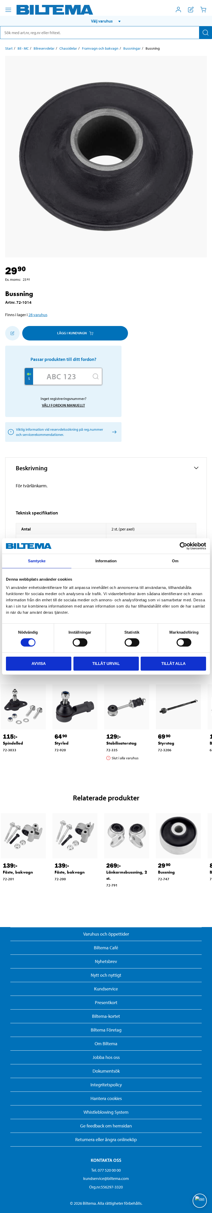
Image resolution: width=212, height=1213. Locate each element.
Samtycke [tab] (37, 561)
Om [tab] (175, 561)
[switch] (80, 642)
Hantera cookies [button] (106, 1098)
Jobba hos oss (106, 1057)
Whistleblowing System (106, 1112)
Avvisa (39, 663)
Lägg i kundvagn (72, 333)
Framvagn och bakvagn (100, 48)
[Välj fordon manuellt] (113, 432)
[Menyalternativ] (8, 9)
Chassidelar (68, 48)
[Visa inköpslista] (191, 9)
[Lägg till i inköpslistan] (12, 333)
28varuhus (37, 314)
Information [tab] (106, 561)
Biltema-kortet (106, 1016)
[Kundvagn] (203, 9)
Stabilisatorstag (121, 743)
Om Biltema (106, 1044)
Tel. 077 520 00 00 (106, 1170)
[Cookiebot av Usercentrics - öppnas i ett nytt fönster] (183, 546)
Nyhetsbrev (106, 961)
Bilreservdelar (44, 48)
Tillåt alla (173, 663)
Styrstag (166, 743)
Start (9, 48)
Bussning (166, 872)
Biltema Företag (106, 1030)
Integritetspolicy (106, 1085)
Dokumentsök (106, 1071)
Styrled (62, 743)
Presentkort (106, 1002)
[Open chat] (199, 1200)
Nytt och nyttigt (106, 975)
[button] (106, 21)
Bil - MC (23, 48)
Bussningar (132, 48)
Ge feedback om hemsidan (106, 1126)
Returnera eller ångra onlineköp (106, 1139)
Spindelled (13, 743)
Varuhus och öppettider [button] (106, 934)
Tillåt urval (106, 663)
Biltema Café (106, 948)
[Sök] (205, 32)
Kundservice (106, 989)
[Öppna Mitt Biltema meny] (178, 9)
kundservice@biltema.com (106, 1178)
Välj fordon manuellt (63, 405)
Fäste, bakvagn (18, 872)
